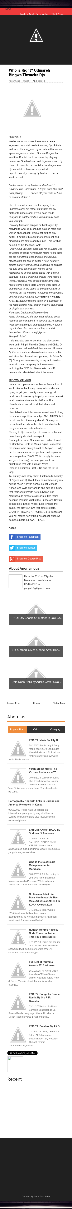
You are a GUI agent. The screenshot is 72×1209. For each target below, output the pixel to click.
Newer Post (13, 703)
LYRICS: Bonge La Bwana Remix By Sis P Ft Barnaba (44, 997)
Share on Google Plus (29, 558)
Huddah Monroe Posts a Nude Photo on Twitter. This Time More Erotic (43, 933)
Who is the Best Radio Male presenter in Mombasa (42, 865)
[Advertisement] (36, 1109)
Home (36, 703)
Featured (40, 81)
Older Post (59, 703)
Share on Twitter (26, 547)
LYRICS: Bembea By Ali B (44, 1026)
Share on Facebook (28, 536)
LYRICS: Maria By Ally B (43, 740)
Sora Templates (42, 1196)
